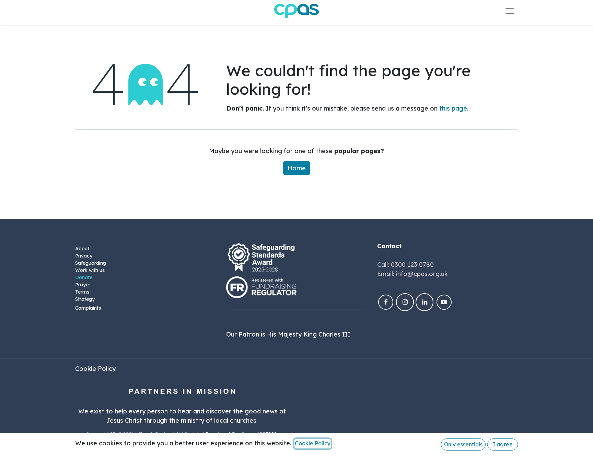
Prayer (82, 285)
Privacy (83, 256)
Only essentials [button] (463, 444)
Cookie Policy (95, 369)
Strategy (85, 299)
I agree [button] (503, 444)
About (82, 249)
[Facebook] (385, 302)
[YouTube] (444, 302)
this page (453, 108)
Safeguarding (90, 263)
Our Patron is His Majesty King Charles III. (289, 334)
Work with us (90, 270)
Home (297, 168)
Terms (82, 292)
